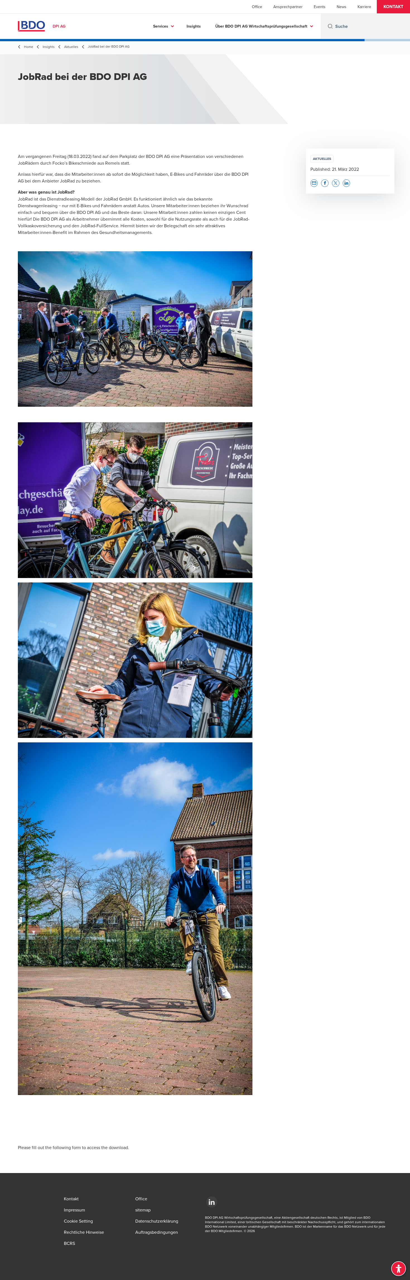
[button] (393, 6)
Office (257, 6)
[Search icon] (330, 26)
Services (160, 26)
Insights (194, 26)
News (341, 6)
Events (319, 6)
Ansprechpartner (288, 6)
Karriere (364, 6)
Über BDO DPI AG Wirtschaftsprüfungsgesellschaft (261, 26)
